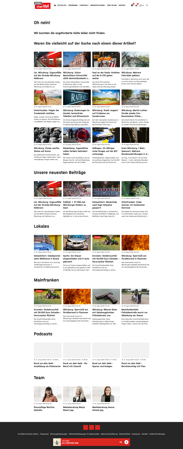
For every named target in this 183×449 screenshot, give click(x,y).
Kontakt (122, 5)
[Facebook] (85, 427)
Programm (72, 5)
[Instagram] (91, 427)
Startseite (55, 5)
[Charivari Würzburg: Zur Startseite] (42, 5)
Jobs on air (111, 5)
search (147, 5)
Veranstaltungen (97, 5)
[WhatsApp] (97, 427)
